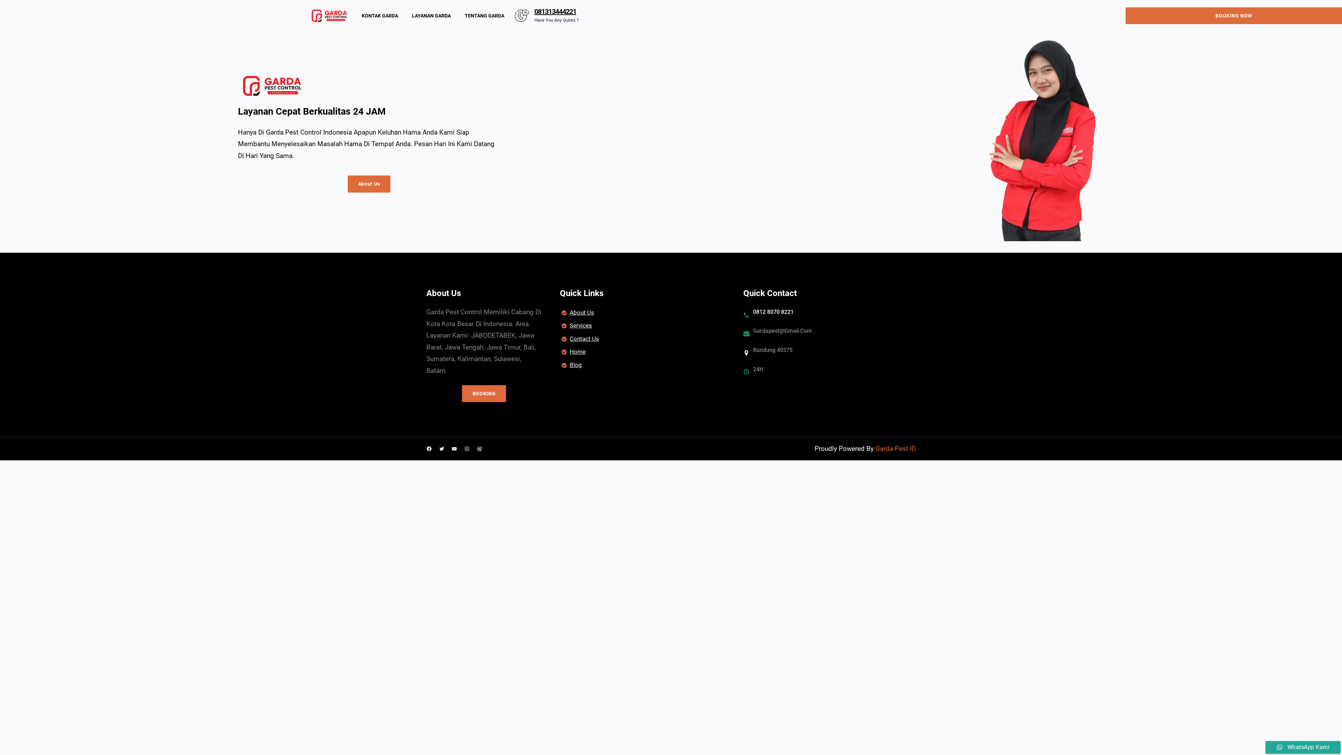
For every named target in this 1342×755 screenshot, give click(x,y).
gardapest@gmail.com (782, 331)
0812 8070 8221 (773, 312)
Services (581, 325)
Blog (576, 364)
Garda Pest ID (895, 449)
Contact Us (584, 338)
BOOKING (484, 393)
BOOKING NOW (1233, 16)
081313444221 (555, 11)
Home (578, 351)
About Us (369, 184)
